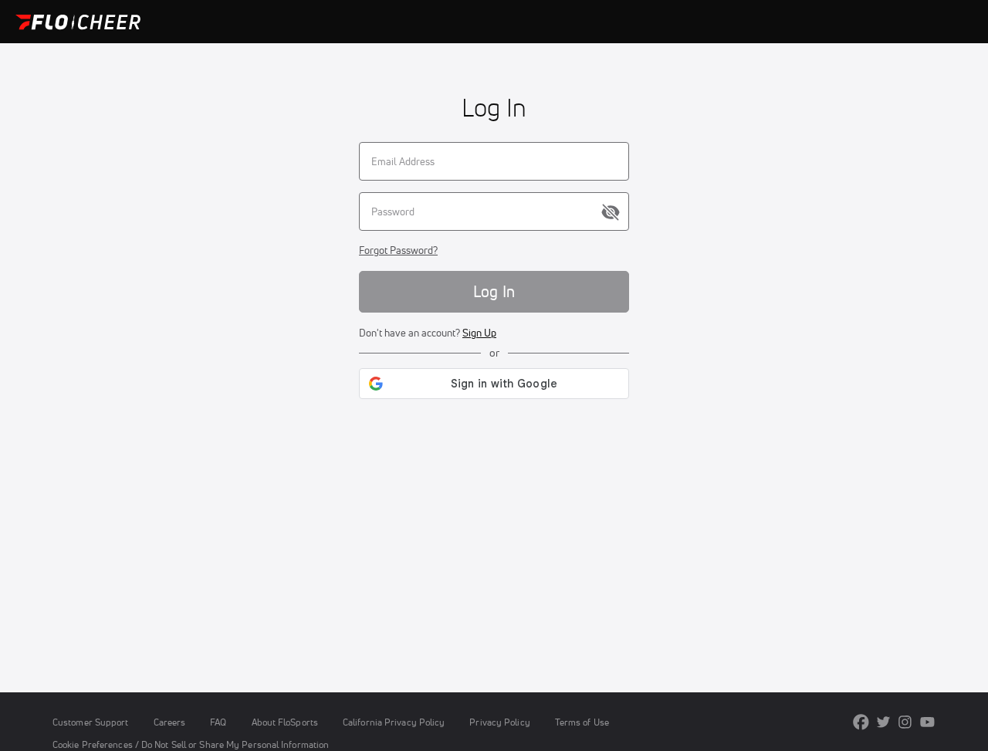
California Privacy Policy (394, 722)
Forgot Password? (398, 250)
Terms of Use (582, 722)
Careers (170, 722)
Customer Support (90, 722)
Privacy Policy (499, 722)
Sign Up (479, 332)
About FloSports (285, 722)
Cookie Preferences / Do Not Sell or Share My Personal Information (190, 744)
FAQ (218, 722)
